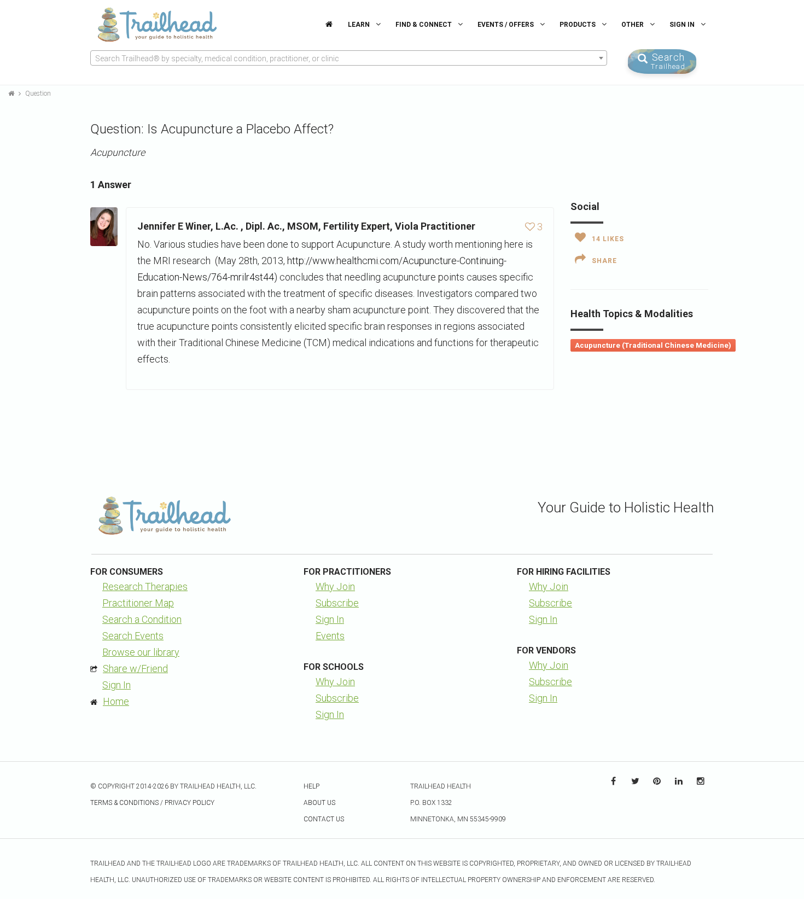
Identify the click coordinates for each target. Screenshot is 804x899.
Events (330, 635)
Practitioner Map (138, 603)
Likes (608, 239)
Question (38, 93)
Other (633, 24)
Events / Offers (506, 24)
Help (311, 786)
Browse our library (140, 652)
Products (578, 24)
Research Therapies (145, 586)
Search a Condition (142, 619)
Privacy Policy (189, 803)
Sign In (682, 24)
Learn (359, 24)
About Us (319, 803)
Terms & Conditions (124, 803)
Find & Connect (424, 24)
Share (604, 261)
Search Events (133, 635)
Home (116, 701)
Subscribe (337, 603)
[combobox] (348, 58)
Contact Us (324, 819)
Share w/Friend (135, 668)
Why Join (335, 586)
